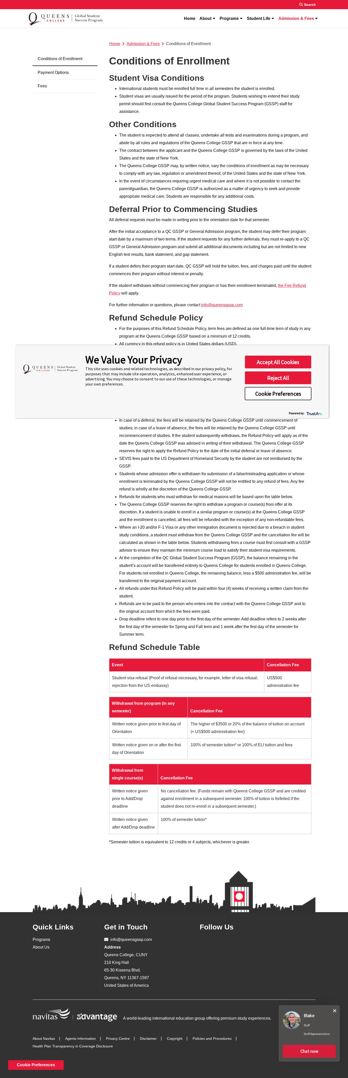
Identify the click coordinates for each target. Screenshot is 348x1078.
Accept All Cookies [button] (278, 362)
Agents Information (80, 1038)
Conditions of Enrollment (60, 59)
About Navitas (44, 1038)
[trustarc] (314, 413)
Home (189, 18)
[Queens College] (66, 18)
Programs (229, 18)
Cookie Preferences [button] (278, 393)
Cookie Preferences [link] (36, 1065)
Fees (42, 86)
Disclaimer (148, 1038)
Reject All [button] (278, 377)
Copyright (174, 1038)
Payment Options (53, 72)
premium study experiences (245, 1018)
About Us (41, 947)
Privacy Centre (118, 1038)
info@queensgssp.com (222, 305)
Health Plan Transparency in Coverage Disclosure (73, 1046)
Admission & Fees (296, 18)
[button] (309, 1051)
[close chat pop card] (334, 1009)
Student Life (258, 18)
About (205, 18)
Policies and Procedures (212, 1038)
